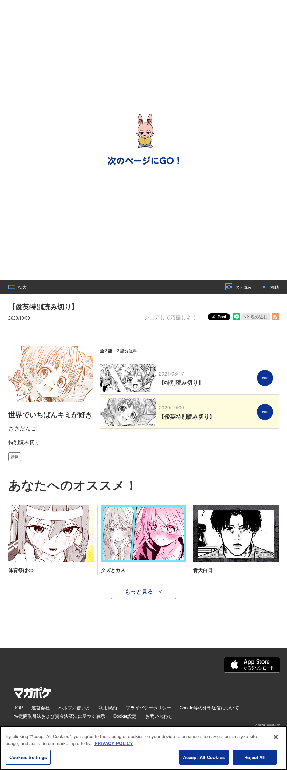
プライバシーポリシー (148, 707)
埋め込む (259, 317)
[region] (143, 748)
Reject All (254, 757)
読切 (14, 456)
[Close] (276, 737)
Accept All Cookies (204, 757)
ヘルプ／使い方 (74, 707)
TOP (18, 707)
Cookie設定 (124, 716)
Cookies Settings (28, 757)
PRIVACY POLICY (113, 743)
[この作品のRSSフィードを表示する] (275, 316)
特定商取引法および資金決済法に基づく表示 (59, 716)
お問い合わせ (159, 716)
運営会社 (40, 707)
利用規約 (108, 707)
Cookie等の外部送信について (209, 707)
